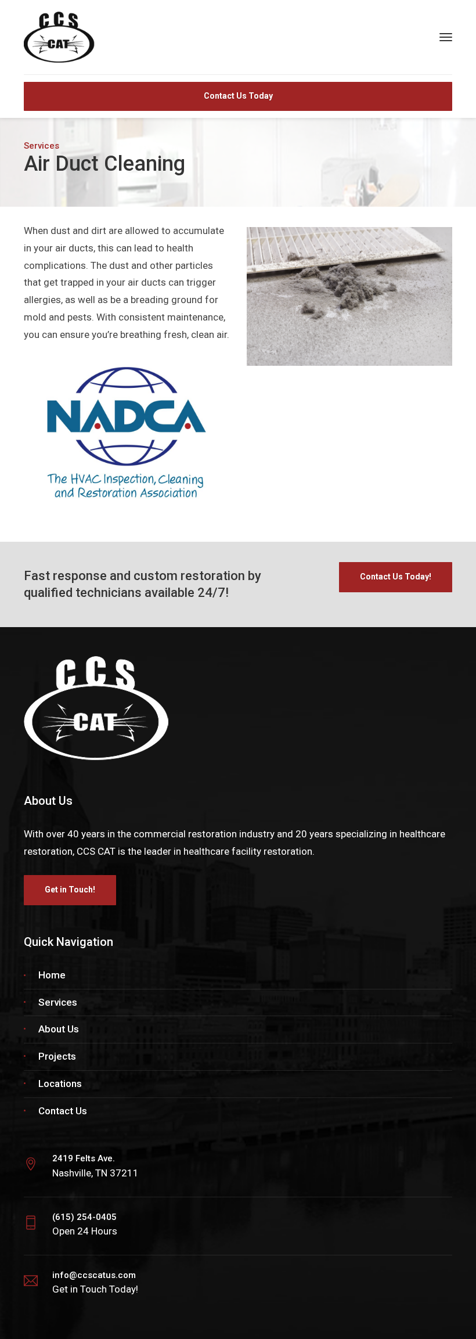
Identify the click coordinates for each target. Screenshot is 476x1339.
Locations (60, 1083)
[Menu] (445, 37)
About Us (58, 1029)
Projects (57, 1056)
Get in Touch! (70, 889)
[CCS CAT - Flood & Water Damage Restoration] (90, 36)
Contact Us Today (238, 95)
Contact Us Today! (395, 576)
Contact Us (62, 1111)
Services (57, 1002)
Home (52, 975)
